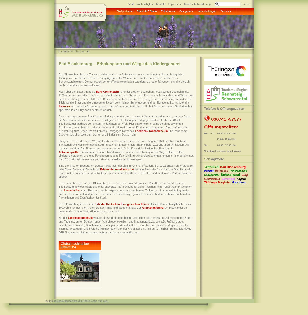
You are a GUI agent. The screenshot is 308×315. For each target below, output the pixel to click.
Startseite (63, 51)
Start (131, 4)
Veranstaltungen (207, 11)
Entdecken (167, 11)
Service (224, 11)
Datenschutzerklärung (197, 4)
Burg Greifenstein (107, 91)
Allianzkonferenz (153, 207)
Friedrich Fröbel (146, 11)
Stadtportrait (123, 11)
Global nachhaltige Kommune (75, 245)
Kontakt (161, 4)
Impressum (175, 4)
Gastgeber (185, 11)
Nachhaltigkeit (145, 4)
